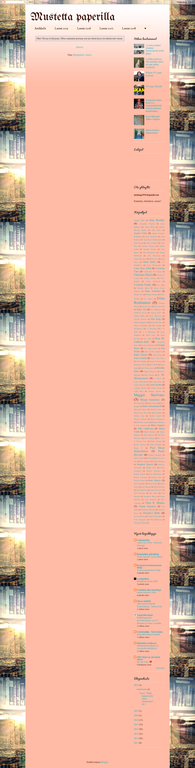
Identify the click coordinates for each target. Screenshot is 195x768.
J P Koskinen (151, 328)
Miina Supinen (158, 425)
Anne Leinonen (151, 243)
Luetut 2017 (106, 28)
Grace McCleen (155, 316)
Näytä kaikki (160, 668)
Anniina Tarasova (148, 246)
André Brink (149, 227)
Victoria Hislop (139, 516)
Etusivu (79, 47)
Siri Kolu (153, 493)
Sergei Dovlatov (156, 490)
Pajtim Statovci (140, 444)
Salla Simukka (139, 483)
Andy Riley (156, 230)
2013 (136, 742)
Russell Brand (139, 480)
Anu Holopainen (149, 252)
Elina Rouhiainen (149, 300)
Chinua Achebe (150, 278)
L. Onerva (158, 378)
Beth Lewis (153, 259)
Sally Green (152, 483)
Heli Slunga (157, 325)
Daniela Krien (143, 288)
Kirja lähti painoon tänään (148, 634)
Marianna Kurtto (140, 409)
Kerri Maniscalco (147, 368)
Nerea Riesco (149, 435)
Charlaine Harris (143, 274)
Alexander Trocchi (146, 223)
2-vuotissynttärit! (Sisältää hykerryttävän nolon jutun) (155, 49)
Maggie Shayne (155, 391)
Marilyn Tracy (156, 409)
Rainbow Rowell (145, 464)
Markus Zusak (155, 416)
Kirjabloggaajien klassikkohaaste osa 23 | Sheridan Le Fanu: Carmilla (149, 620)
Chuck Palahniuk (153, 281)
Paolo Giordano (156, 444)
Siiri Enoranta (139, 493)
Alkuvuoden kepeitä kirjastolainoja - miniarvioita (149, 605)
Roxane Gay (156, 477)
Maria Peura (152, 403)
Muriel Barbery (150, 431)
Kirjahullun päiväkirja (148, 554)
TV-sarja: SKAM (153, 86)
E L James (148, 298)
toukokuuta (142, 689)
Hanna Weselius (156, 322)
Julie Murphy (141, 361)
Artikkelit (40, 28)
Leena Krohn (155, 384)
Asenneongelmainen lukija (149, 569)
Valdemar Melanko (148, 509)
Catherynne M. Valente (153, 271)
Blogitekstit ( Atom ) (82, 54)
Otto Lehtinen (149, 438)
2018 (136, 719)
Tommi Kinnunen (147, 506)
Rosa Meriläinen (155, 474)
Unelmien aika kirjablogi (149, 589)
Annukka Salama (149, 249)
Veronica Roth (151, 513)
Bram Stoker (149, 261)
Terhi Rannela (150, 499)
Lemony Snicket (140, 388)
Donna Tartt (138, 294)
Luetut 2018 (129, 28)
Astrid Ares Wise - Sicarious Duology (149, 544)
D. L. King (160, 285)
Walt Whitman (156, 519)
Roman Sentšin (139, 474)
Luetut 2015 (61, 28)
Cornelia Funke (142, 284)
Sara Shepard (146, 487)
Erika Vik (141, 309)
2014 (136, 738)
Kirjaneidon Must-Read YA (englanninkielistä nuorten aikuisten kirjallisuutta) (154, 105)
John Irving (157, 355)
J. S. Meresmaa (149, 332)
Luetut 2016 (84, 28)
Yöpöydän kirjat (145, 615)
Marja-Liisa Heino (141, 412)
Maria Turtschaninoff (152, 406)
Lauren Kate (157, 381)
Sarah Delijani (159, 487)
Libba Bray (138, 391)
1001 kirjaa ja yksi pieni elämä (148, 658)
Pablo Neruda (156, 441)
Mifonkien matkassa (146, 643)
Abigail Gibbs (139, 220)
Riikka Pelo (151, 467)
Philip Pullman (159, 461)
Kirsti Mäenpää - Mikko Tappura (153, 118)
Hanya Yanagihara (141, 325)
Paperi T (138, 448)
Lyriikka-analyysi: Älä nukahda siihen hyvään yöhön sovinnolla (154, 63)
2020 (136, 715)
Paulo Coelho (139, 458)
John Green (140, 354)
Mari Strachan (139, 403)
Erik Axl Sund (159, 306)
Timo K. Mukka (155, 502)
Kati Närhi (153, 364)
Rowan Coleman (140, 477)
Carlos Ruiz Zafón (142, 268)
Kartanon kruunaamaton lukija (149, 566)
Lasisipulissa (143, 578)
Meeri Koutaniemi (158, 419)
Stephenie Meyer (150, 496)
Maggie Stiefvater (149, 394)
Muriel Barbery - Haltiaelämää (153, 131)
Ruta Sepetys (155, 480)
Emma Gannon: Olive (146, 592)
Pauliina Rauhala (155, 455)
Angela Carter (140, 233)
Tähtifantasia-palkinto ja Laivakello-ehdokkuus (147, 647)
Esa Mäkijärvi (156, 309)
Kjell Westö (149, 375)
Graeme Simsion (140, 319)
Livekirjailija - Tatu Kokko (150, 631)
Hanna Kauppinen (140, 322)
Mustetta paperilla (72, 17)
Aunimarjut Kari (140, 259)
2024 (136, 684)
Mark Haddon (157, 412)
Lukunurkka (143, 540)
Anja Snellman (151, 236)
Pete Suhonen (145, 461)
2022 (136, 710)
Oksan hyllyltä (144, 601)
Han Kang (156, 318)
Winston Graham (140, 522)
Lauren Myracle (140, 385)
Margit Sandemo (150, 399)
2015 (136, 733)
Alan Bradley (157, 220)
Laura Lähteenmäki (141, 381)
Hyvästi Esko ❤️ (144, 661)
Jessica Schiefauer (148, 345)
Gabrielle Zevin (140, 312)
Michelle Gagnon (142, 422)
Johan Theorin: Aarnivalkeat (149, 556)
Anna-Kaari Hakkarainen (152, 239)
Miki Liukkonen (145, 428)
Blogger (104, 761)
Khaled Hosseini (150, 371)
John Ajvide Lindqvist (153, 351)
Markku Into (139, 416)
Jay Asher (147, 338)
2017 (136, 724)
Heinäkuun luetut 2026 (147, 581)
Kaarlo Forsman (156, 361)
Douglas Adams (151, 294)
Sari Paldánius (141, 490)
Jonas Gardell (140, 357)
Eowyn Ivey (146, 306)
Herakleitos (138, 328)
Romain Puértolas (154, 471)
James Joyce (151, 335)
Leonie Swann (156, 388)
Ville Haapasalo (140, 519)
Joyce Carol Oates (158, 358)
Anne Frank (138, 243)
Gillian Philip (139, 316)
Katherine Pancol (140, 364)
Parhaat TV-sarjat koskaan (153, 74)
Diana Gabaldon (153, 290)
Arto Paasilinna (154, 255)
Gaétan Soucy (156, 312)
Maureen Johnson (140, 419)
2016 (136, 728)
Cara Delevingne (154, 265)
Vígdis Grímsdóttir (155, 516)
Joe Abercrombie (150, 348)
